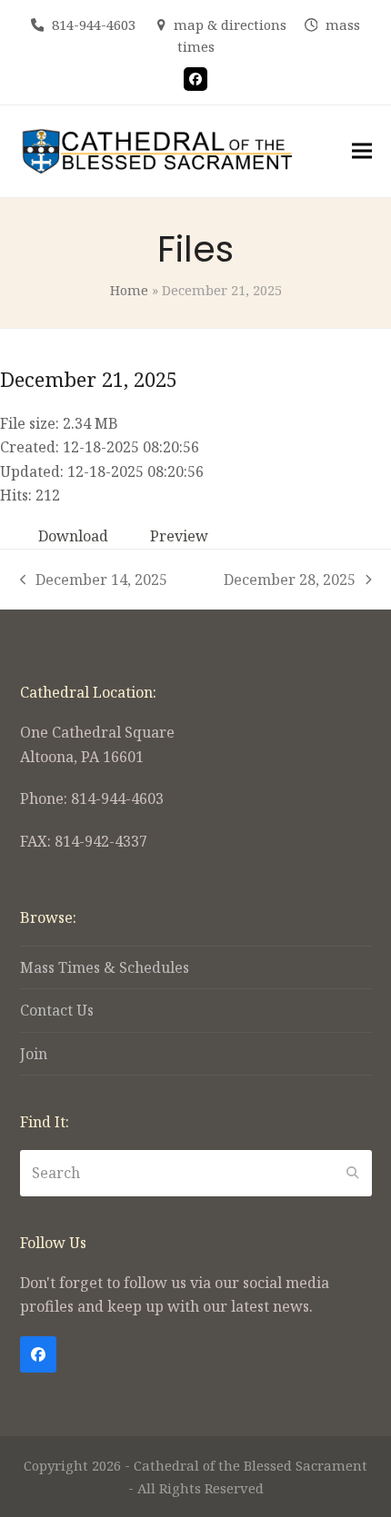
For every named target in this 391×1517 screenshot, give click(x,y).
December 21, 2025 (88, 378)
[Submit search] (352, 1173)
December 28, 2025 (290, 580)
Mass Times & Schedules (104, 967)
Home (129, 290)
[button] (362, 151)
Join (33, 1054)
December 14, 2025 (94, 580)
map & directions (230, 24)
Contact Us (57, 1010)
